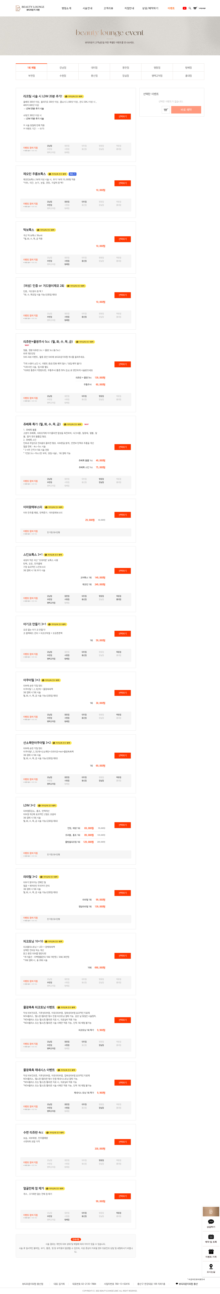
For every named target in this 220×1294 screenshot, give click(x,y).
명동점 (157, 67)
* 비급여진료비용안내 (196, 1279)
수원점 (63, 75)
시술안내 (87, 8)
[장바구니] (195, 8)
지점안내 (129, 8)
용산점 (94, 75)
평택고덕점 (157, 75)
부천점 (31, 75)
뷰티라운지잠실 (191, 1285)
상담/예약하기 (150, 8)
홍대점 (188, 75)
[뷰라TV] (184, 8)
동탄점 (125, 67)
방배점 (188, 67)
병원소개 (66, 8)
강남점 (63, 67)
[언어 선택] (202, 8)
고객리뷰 (108, 8)
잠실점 (125, 75)
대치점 (94, 67)
